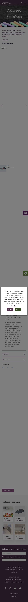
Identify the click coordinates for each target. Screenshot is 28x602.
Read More (14, 305)
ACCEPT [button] (10, 309)
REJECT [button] (18, 309)
